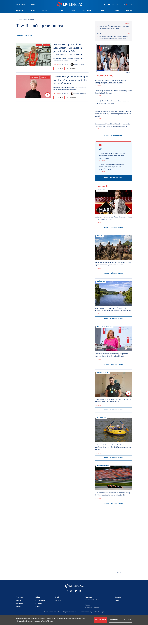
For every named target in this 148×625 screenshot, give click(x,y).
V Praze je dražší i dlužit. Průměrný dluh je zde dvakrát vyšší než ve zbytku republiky (112, 102)
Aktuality (19, 10)
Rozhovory (102, 10)
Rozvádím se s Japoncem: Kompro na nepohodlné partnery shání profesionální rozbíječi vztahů (111, 81)
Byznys (32, 10)
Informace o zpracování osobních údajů (39, 621)
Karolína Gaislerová (80, 93)
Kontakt (129, 10)
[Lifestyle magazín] (69, 4)
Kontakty (118, 597)
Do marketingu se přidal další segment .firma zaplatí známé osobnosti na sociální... (68, 59)
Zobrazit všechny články (113, 228)
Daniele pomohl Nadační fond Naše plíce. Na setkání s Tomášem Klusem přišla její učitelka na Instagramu (112, 125)
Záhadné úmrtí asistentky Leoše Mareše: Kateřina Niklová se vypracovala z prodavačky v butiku (111, 166)
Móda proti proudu (104, 327)
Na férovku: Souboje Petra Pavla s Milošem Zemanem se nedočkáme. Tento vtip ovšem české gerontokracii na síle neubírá (113, 113)
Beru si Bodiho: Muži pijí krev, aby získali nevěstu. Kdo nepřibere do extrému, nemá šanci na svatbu (113, 38)
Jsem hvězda (102, 190)
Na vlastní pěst (103, 466)
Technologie (100, 23)
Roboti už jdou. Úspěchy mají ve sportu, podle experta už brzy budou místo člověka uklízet (114, 27)
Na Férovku (101, 418)
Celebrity (45, 10)
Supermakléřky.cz (69, 612)
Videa (33, 5)
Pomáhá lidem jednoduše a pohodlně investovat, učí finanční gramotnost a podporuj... (70, 88)
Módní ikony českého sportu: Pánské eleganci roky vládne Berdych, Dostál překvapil (113, 92)
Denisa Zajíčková (79, 64)
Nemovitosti (86, 10)
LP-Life (18, 19)
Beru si (99, 33)
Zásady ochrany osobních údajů (92, 612)
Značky (57, 597)
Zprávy (116, 10)
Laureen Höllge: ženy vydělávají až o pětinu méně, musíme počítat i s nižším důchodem (70, 80)
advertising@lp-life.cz (93, 607)
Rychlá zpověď (102, 372)
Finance (46, 45)
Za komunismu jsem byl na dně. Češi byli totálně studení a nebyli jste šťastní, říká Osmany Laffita (112, 155)
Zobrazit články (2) (24, 35)
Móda (73, 10)
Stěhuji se (101, 281)
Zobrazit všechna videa (113, 178)
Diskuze (72, 68)
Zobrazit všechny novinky (113, 135)
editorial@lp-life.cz (92, 600)
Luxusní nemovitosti (51, 612)
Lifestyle (60, 10)
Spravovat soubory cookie (120, 620)
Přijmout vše (100, 620)
